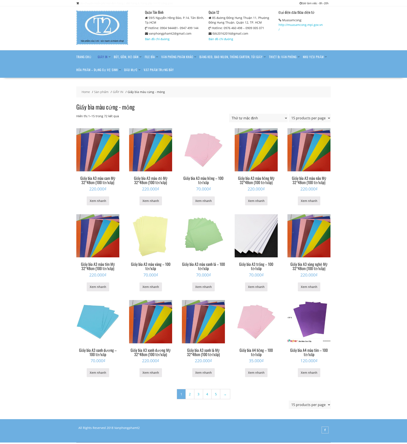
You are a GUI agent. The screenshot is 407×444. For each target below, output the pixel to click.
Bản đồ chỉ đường (157, 39)
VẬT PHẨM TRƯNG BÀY (159, 70)
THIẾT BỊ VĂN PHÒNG (283, 57)
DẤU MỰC (130, 70)
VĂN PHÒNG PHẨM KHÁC (177, 57)
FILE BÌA (150, 57)
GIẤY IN (102, 57)
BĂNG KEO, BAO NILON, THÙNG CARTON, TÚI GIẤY (231, 57)
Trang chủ (83, 57)
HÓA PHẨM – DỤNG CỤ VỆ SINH (97, 70)
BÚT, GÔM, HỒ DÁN (126, 57)
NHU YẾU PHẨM (313, 57)
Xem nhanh (98, 201)
